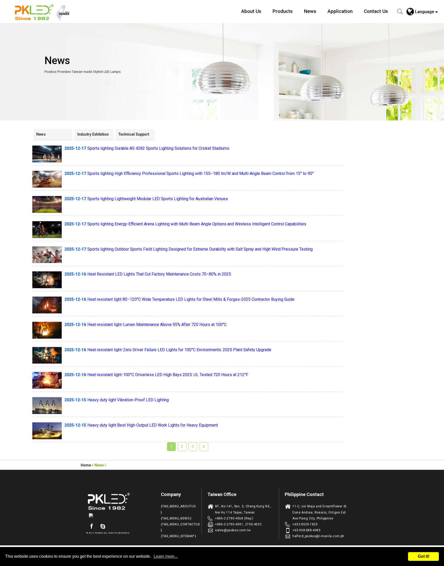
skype (103, 526)
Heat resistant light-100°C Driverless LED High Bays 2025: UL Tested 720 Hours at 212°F (167, 374)
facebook (91, 526)
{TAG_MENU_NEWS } (176, 518)
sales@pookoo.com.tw (233, 530)
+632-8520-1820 (305, 524)
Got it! (423, 556)
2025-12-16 (75, 274)
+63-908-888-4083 (306, 530)
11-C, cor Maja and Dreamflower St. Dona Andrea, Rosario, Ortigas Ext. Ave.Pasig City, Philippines (319, 512)
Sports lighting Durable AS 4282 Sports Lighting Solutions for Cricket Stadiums (158, 148)
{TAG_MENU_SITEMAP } (178, 536)
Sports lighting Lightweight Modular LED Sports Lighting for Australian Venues (157, 198)
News (310, 11)
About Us (251, 11)
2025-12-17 (75, 148)
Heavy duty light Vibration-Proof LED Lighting (128, 399)
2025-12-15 (75, 399)
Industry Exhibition (93, 134)
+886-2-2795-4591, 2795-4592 (238, 524)
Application (340, 11)
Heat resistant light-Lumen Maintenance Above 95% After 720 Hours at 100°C (157, 324)
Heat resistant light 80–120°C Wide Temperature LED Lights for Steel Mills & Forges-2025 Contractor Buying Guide (190, 299)
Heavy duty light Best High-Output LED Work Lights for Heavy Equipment (152, 425)
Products (283, 11)
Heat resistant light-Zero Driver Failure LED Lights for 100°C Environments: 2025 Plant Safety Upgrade (179, 349)
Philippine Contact (304, 494)
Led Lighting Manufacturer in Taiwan (45, 11)
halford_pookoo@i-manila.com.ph (318, 536)
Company (171, 494)
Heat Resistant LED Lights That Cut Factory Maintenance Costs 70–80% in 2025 (159, 274)
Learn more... (166, 556)
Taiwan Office (221, 494)
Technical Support (133, 134)
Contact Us (376, 11)
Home (86, 465)
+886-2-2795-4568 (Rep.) (234, 518)
